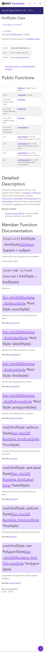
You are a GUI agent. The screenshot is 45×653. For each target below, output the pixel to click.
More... (38, 39)
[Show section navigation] (40, 10)
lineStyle (21, 118)
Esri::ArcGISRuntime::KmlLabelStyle (19, 335)
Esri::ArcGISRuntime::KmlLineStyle (19, 367)
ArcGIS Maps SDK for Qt (14, 10)
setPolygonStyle (24, 160)
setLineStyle (22, 153)
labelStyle (21, 109)
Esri (7, 34)
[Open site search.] (35, 3)
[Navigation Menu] (40, 648)
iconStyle (21, 99)
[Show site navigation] (40, 3)
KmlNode (31, 39)
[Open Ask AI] (30, 3)
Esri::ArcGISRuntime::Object (20, 57)
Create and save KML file (14, 213)
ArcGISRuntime (16, 34)
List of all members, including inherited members (20, 68)
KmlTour (17, 204)
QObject (27, 245)
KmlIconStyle (7, 198)
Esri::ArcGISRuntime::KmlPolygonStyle (19, 399)
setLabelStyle (23, 143)
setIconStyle (22, 137)
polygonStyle (22, 127)
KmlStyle (21, 88)
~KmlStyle (21, 95)
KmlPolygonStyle (30, 198)
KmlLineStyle (18, 198)
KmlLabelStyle (7, 201)
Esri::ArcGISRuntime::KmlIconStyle (19, 301)
